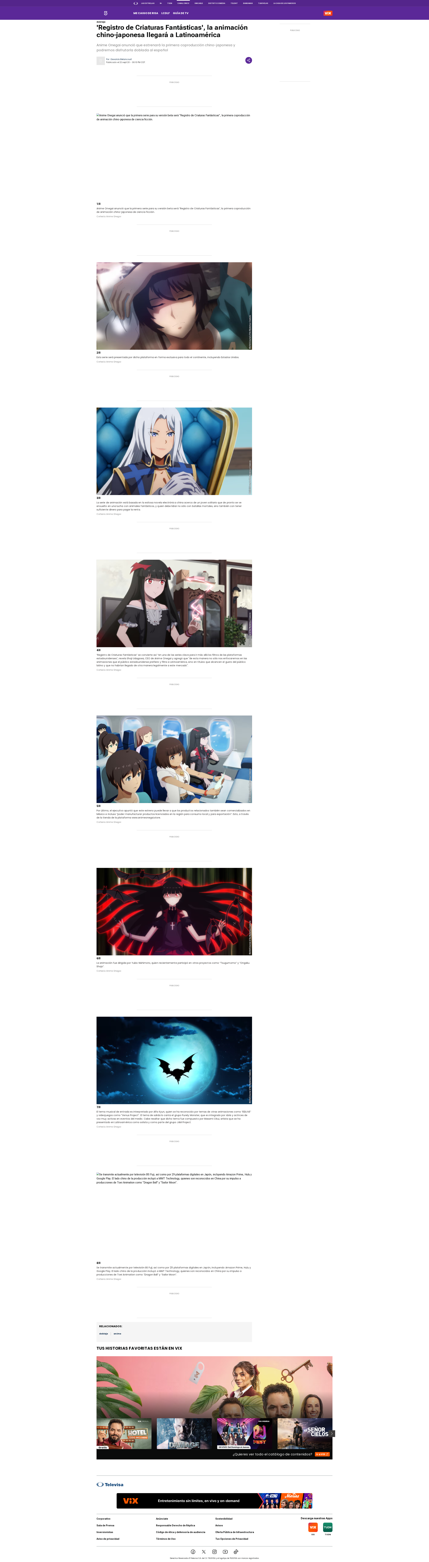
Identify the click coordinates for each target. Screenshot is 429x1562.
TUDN (169, 3)
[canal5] (106, 13)
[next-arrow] (331, 1433)
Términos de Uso (166, 1539)
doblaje (101, 21)
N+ (161, 3)
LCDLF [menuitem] (165, 13)
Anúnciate (162, 1518)
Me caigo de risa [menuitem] (145, 13)
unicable (199, 3)
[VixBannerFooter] (214, 1501)
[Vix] (327, 13)
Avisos (219, 1525)
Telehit (234, 3)
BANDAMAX (248, 3)
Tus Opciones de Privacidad (231, 1539)
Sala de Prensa (105, 1525)
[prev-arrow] (94, 1433)
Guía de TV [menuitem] (181, 13)
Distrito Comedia (216, 3)
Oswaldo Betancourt (121, 59)
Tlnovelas (263, 3)
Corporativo (103, 1518)
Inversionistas (105, 1532)
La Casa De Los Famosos (284, 3)
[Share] (248, 60)
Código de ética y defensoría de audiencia (180, 1532)
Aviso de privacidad (108, 1539)
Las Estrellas (148, 3)
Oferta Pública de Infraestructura (234, 1532)
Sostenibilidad (223, 1518)
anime (117, 1333)
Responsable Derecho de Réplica (175, 1525)
